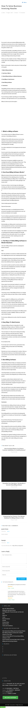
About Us (4, 615)
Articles (16, 12)
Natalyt (3, 540)
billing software (21, 58)
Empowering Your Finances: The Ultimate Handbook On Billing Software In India (14, 517)
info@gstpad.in (9, 691)
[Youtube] (2, 651)
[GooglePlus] (2, 650)
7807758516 (16, 688)
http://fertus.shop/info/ (17, 545)
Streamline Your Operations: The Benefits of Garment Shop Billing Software (14, 484)
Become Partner (10, 697)
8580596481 (17, 690)
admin (4, 12)
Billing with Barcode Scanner (9, 610)
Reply (8, 531)
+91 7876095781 (10, 690)
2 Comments (22, 12)
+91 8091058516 (8, 688)
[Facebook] (2, 648)
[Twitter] (2, 646)
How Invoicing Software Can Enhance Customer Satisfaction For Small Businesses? (13, 449)
